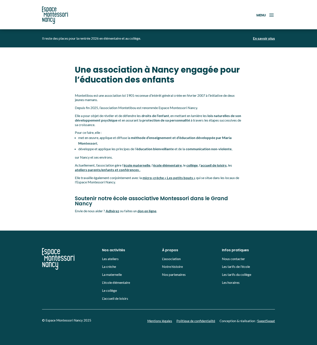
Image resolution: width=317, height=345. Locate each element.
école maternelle (137, 165)
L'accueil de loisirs (115, 298)
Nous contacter (233, 259)
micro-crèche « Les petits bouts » (169, 178)
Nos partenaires (174, 274)
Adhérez (112, 211)
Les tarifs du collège (236, 274)
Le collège (109, 290)
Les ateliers (110, 259)
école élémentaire (167, 165)
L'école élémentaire (116, 282)
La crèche (109, 266)
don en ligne (146, 211)
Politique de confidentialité (195, 321)
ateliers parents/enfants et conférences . (107, 170)
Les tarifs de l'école (236, 266)
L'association (171, 259)
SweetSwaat (266, 321)
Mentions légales (159, 321)
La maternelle (112, 274)
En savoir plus (264, 38)
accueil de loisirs (214, 165)
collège (192, 165)
